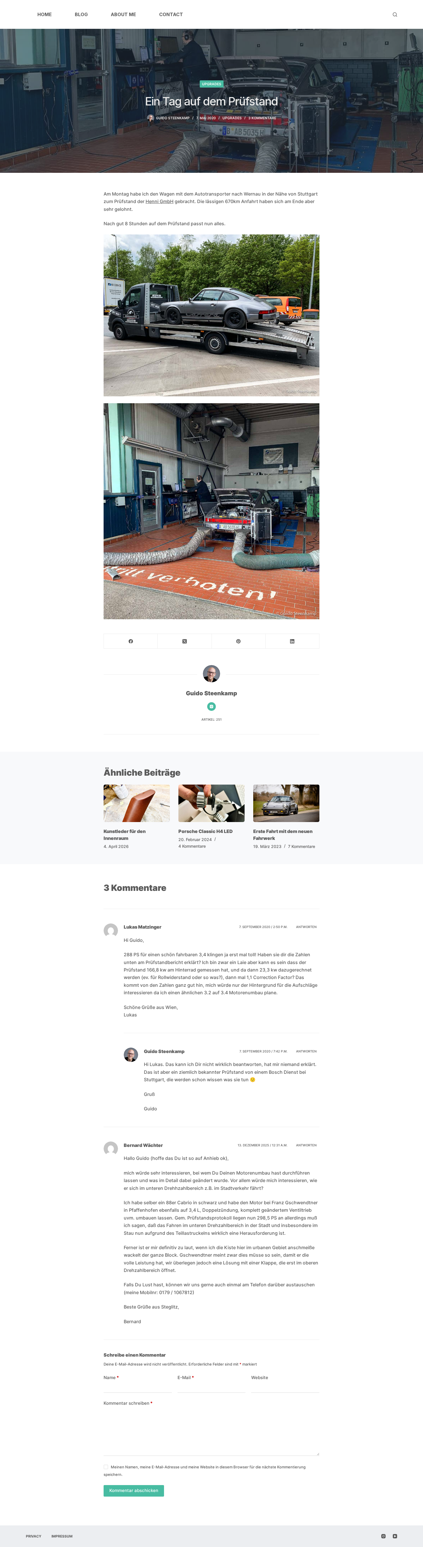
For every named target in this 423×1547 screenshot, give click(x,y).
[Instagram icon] (211, 706)
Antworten (306, 927)
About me (123, 14)
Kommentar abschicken (133, 1490)
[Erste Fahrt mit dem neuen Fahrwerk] (286, 803)
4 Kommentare (192, 846)
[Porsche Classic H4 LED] (211, 803)
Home (44, 14)
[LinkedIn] (292, 641)
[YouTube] (395, 1536)
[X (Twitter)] (185, 641)
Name (111, 1377)
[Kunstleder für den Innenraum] (137, 803)
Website (259, 1377)
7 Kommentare (301, 846)
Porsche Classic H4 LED (205, 831)
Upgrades (211, 84)
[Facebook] (131, 641)
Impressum (62, 1536)
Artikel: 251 (211, 719)
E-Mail (186, 1377)
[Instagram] (383, 1536)
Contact (171, 14)
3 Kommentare (262, 118)
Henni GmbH (160, 201)
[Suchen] (395, 14)
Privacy (33, 1536)
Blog (81, 14)
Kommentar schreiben (128, 1403)
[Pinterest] (239, 641)
